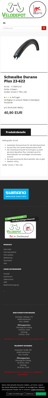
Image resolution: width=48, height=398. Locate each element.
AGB (5, 282)
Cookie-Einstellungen (15, 394)
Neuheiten (7, 260)
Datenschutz (8, 279)
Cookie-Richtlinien (38, 389)
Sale (5, 263)
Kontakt (6, 274)
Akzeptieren (41, 394)
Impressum (7, 276)
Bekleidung (7, 258)
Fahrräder (7, 249)
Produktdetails (16, 132)
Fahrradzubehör (9, 252)
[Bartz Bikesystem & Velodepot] (24, 9)
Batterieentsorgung (11, 285)
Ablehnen (30, 394)
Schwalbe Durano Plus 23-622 (20, 78)
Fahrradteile (8, 255)
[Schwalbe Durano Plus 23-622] (24, 53)
